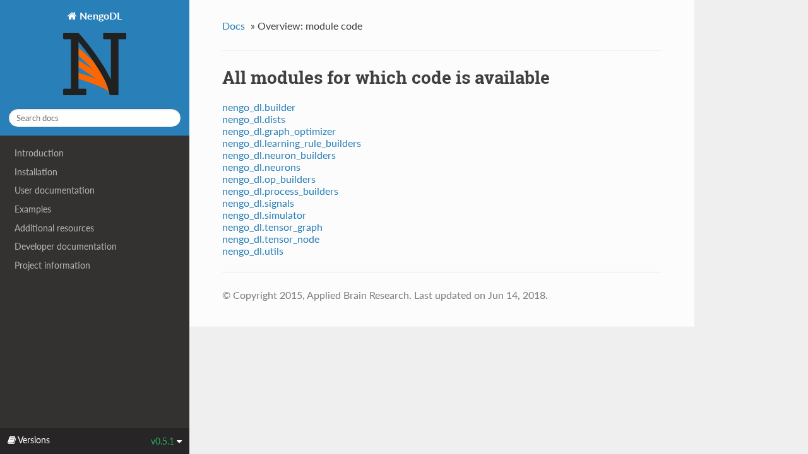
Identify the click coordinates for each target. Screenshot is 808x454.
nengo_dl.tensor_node (270, 239)
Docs (233, 26)
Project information (52, 265)
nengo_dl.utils (252, 251)
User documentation (55, 190)
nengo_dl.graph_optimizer (279, 131)
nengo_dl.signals (258, 203)
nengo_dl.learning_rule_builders (291, 143)
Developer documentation (66, 246)
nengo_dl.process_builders (280, 191)
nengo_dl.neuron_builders (279, 155)
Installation (36, 171)
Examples (33, 209)
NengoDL (99, 15)
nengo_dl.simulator (264, 215)
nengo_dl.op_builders (269, 179)
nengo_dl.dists (253, 119)
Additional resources (54, 228)
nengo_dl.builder (258, 107)
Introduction (39, 153)
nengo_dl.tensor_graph (272, 227)
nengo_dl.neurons (261, 167)
